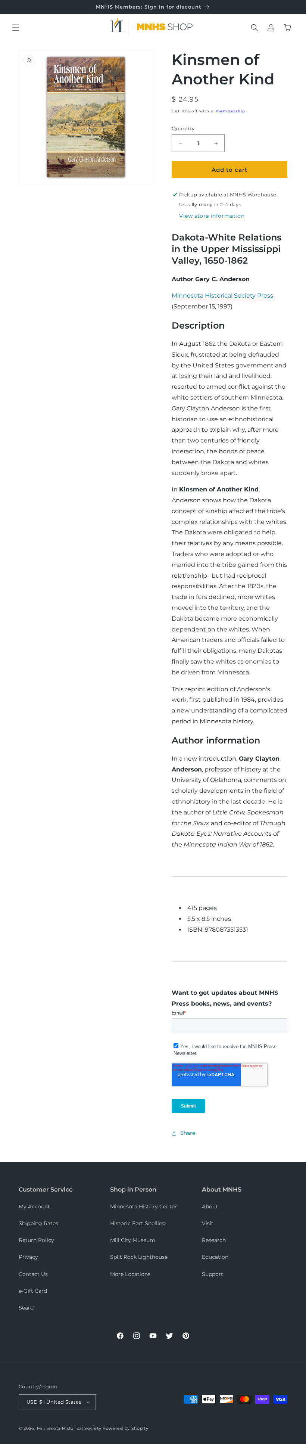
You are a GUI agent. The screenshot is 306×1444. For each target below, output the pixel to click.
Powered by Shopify (126, 1428)
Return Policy (36, 1240)
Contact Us (33, 1274)
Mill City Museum (132, 1240)
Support (212, 1274)
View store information (211, 215)
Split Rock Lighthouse (139, 1257)
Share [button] (187, 1133)
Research (214, 1240)
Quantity (183, 128)
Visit (207, 1223)
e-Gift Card (33, 1291)
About (210, 1206)
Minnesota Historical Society (69, 1428)
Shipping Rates (38, 1223)
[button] (15, 27)
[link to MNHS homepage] (119, 26)
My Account (34, 1206)
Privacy (28, 1257)
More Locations (130, 1274)
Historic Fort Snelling (138, 1223)
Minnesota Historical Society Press (222, 295)
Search (28, 1307)
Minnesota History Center (143, 1206)
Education (215, 1257)
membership (231, 111)
